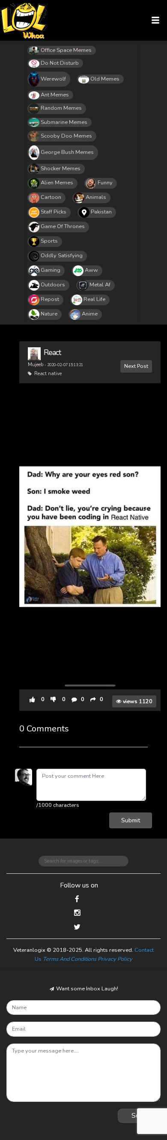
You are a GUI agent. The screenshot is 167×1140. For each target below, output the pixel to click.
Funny (105, 182)
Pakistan (101, 212)
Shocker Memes (61, 168)
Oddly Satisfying (62, 255)
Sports (49, 241)
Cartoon (51, 197)
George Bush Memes (67, 152)
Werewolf (53, 79)
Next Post (136, 366)
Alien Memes (57, 182)
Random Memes (61, 108)
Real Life (94, 299)
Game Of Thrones (63, 226)
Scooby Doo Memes (66, 136)
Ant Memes (55, 95)
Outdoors (53, 285)
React (52, 352)
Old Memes (104, 79)
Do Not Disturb (60, 63)
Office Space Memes (66, 50)
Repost (50, 299)
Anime (90, 314)
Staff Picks (53, 212)
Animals (96, 197)
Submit (130, 820)
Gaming (50, 270)
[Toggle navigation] (155, 20)
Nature (49, 314)
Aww (91, 270)
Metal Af (99, 285)
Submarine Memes (64, 122)
